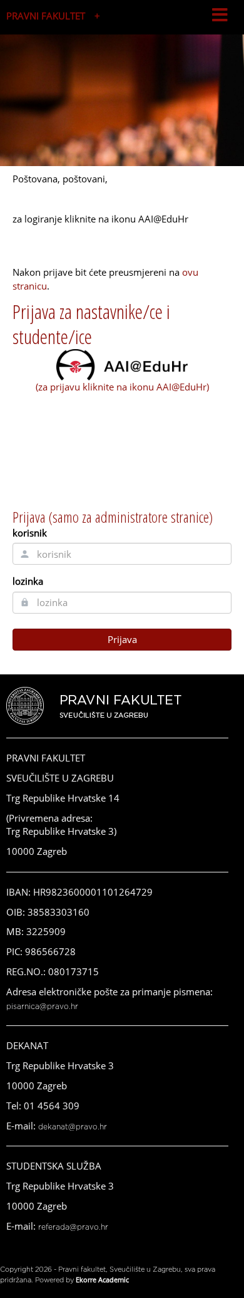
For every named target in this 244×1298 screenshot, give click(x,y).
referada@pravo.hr (73, 1227)
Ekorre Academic (102, 1279)
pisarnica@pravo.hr (42, 1006)
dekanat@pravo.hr (72, 1127)
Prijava (122, 639)
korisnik (30, 532)
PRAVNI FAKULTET (45, 15)
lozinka (28, 581)
